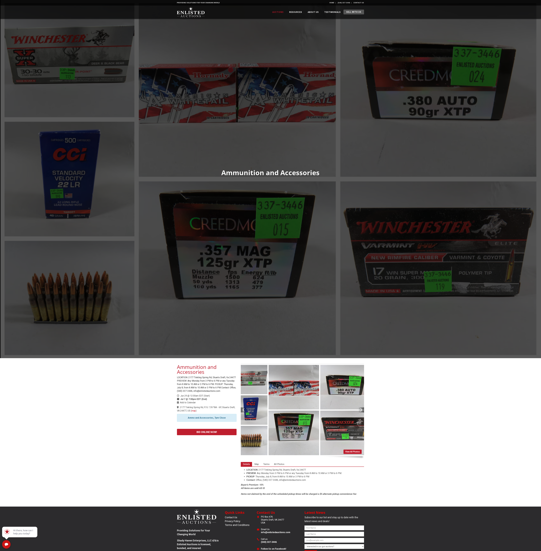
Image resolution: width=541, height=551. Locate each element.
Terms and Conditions (237, 524)
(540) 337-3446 (344, 3)
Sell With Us (353, 12)
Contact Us (358, 3)
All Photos (279, 464)
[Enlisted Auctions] (191, 11)
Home (332, 3)
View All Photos (352, 452)
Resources (295, 12)
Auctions (278, 12)
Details (246, 464)
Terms (266, 464)
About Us (313, 12)
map (194, 410)
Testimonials (332, 12)
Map (256, 464)
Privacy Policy (232, 521)
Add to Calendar (188, 402)
